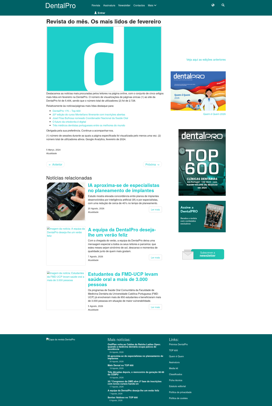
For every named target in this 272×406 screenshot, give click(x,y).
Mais (151, 5)
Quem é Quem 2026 (214, 114)
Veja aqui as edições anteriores (206, 59)
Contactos (139, 5)
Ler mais (155, 209)
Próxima (152, 164)
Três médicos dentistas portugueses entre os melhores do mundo (89, 125)
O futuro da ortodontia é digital (69, 121)
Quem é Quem (176, 356)
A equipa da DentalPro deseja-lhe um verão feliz (122, 232)
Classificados (175, 374)
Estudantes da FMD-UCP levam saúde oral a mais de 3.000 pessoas (123, 279)
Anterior (55, 164)
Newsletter (124, 5)
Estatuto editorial (177, 386)
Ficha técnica (175, 380)
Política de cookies (178, 398)
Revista (96, 5)
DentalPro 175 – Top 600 (67, 111)
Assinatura (109, 5)
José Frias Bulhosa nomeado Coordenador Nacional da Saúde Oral (90, 118)
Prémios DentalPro (178, 344)
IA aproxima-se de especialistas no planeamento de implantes (123, 188)
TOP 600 (173, 350)
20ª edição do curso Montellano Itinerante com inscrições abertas (89, 114)
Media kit (173, 368)
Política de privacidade (180, 392)
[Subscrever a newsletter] (204, 261)
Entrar (101, 13)
